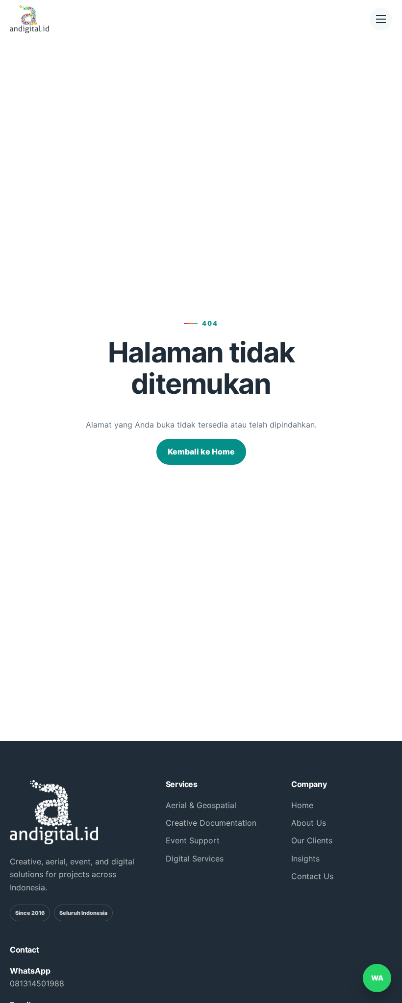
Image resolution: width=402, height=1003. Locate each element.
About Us (308, 823)
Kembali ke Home (201, 451)
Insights (305, 858)
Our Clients (311, 840)
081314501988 (37, 983)
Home (302, 805)
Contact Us (312, 876)
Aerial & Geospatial (201, 805)
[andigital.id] (43, 19)
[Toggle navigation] (381, 19)
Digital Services (195, 858)
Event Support (193, 840)
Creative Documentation (211, 823)
